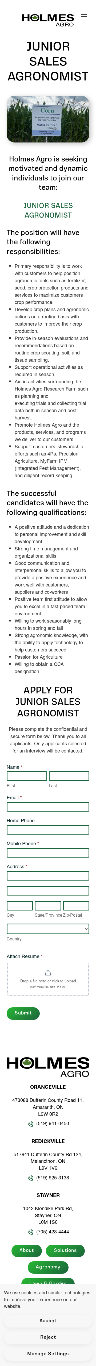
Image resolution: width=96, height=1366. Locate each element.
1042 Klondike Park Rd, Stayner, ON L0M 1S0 (48, 1215)
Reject (48, 1337)
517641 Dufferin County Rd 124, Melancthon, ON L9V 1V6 (48, 1161)
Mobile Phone (23, 843)
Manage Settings (48, 1354)
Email (14, 797)
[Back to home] (48, 19)
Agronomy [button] (48, 1267)
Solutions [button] (65, 1250)
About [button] (26, 1250)
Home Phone (21, 820)
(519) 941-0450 (52, 1123)
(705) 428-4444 (52, 1231)
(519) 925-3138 (52, 1177)
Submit (23, 1013)
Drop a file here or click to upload (48, 980)
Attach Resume (25, 956)
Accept (48, 1321)
